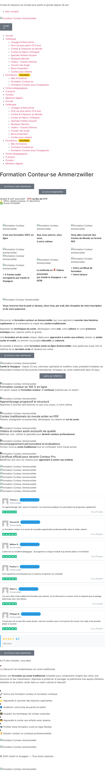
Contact (9, 94)
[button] (17, 186)
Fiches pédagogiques (16, 88)
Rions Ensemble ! (19, 68)
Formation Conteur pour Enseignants (30, 84)
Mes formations (19, 78)
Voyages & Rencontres (22, 42)
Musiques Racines (20, 58)
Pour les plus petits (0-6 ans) (26, 45)
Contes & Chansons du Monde (26, 48)
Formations (17, 75)
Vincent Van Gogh (20, 65)
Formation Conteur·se (22, 81)
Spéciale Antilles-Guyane (24, 55)
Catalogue (10, 38)
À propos (10, 91)
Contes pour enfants (21, 71)
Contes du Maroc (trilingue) (25, 52)
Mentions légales (14, 98)
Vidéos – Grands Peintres (24, 61)
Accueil (9, 35)
